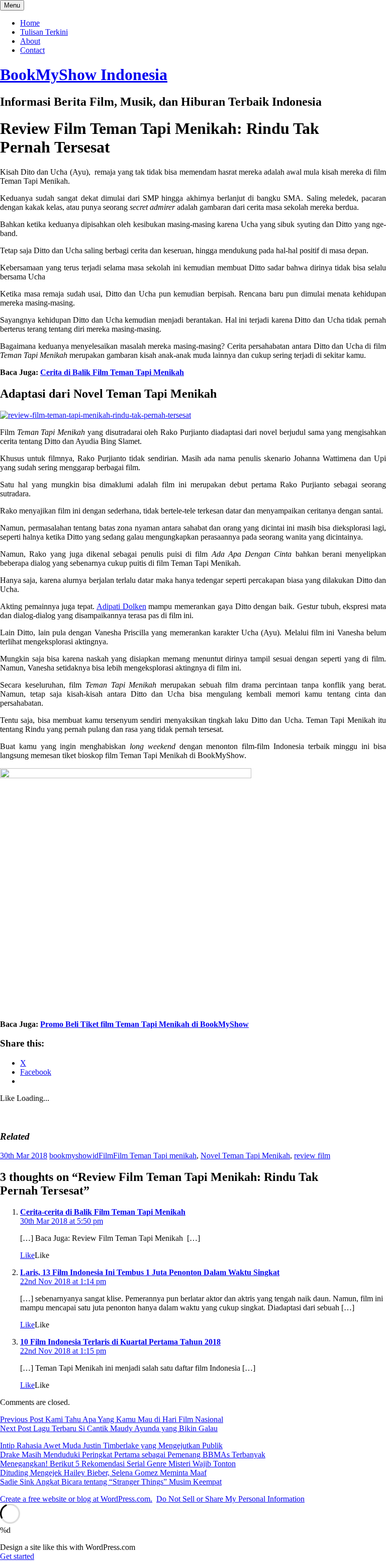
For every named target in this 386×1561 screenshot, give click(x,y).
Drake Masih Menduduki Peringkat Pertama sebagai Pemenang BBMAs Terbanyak (132, 1454)
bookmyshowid (74, 1155)
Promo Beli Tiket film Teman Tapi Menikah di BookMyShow (144, 1024)
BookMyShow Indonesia (83, 74)
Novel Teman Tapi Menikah (245, 1155)
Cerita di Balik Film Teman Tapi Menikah (112, 372)
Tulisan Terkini (44, 32)
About (30, 41)
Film (106, 1155)
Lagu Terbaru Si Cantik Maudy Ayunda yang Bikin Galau (109, 1428)
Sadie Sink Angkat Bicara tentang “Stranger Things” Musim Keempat (111, 1481)
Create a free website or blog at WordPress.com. (76, 1499)
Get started (17, 1556)
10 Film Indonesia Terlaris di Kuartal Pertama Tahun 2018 (120, 1341)
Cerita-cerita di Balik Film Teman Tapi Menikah (102, 1212)
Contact (32, 50)
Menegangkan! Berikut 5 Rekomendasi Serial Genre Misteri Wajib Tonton (118, 1463)
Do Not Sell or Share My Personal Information (230, 1499)
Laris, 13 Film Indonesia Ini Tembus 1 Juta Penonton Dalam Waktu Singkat (149, 1272)
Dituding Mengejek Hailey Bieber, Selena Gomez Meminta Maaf (103, 1472)
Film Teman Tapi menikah (155, 1155)
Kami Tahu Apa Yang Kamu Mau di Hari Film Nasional (111, 1419)
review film (312, 1155)
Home (30, 23)
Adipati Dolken (121, 606)
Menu (12, 5)
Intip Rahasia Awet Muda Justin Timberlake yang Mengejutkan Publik (111, 1445)
